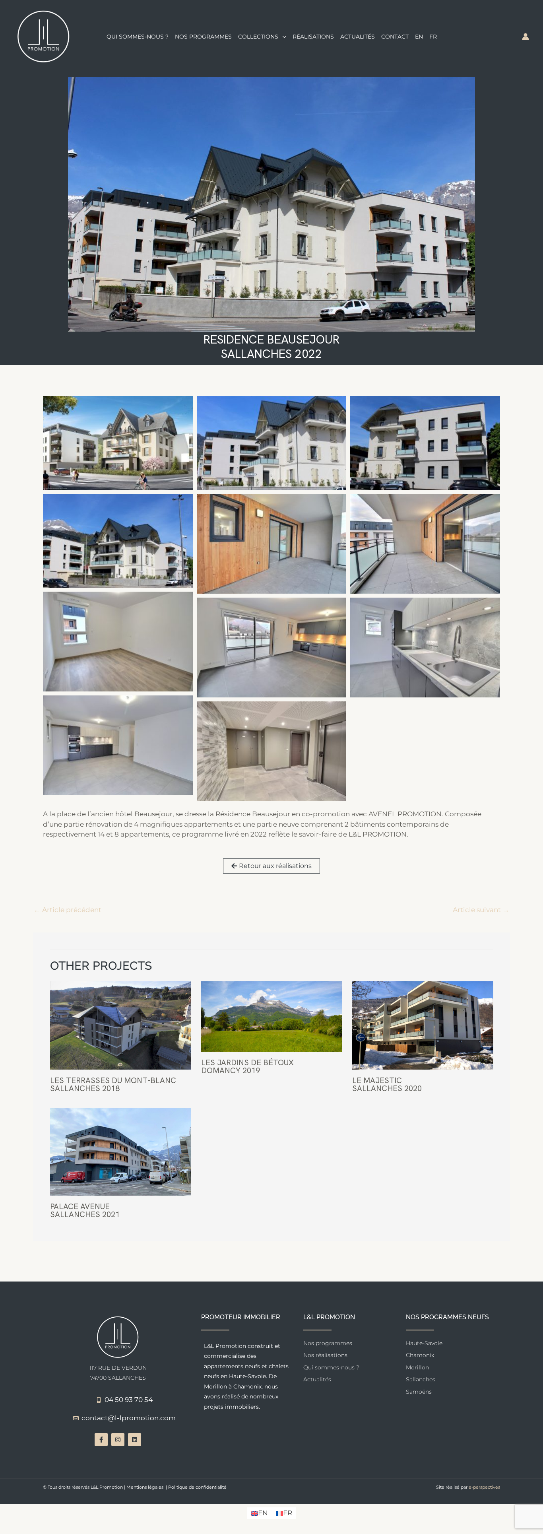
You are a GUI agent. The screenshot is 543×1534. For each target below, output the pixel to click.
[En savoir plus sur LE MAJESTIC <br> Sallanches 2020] (422, 1025)
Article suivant (481, 910)
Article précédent (67, 910)
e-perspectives (484, 1487)
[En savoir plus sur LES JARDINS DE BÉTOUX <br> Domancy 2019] (271, 1016)
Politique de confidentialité (197, 1487)
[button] (282, 37)
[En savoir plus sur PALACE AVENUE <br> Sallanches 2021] (120, 1151)
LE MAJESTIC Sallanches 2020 (387, 1084)
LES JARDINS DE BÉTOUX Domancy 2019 (247, 1066)
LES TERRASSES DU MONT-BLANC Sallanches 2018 (113, 1084)
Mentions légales (144, 1487)
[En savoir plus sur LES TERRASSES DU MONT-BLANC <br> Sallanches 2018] (120, 1025)
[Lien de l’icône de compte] (525, 36)
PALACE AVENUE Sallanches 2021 (85, 1210)
